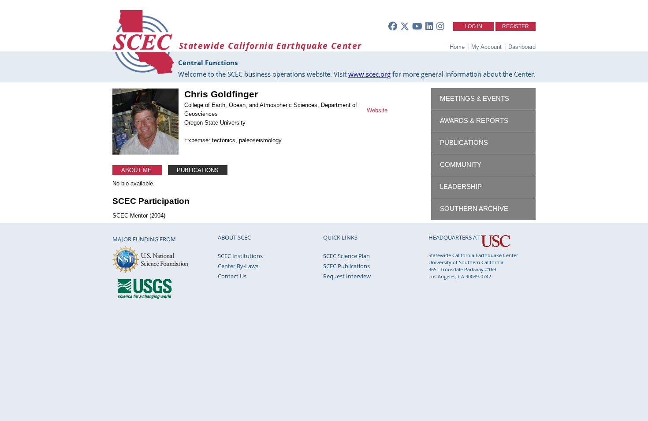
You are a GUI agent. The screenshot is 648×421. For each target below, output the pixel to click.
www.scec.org (369, 74)
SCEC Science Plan (346, 256)
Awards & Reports (474, 120)
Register (515, 26)
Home (457, 47)
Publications (198, 170)
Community (460, 164)
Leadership (461, 186)
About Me (137, 170)
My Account (486, 47)
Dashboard (522, 47)
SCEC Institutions (240, 256)
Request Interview (347, 276)
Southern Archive (474, 208)
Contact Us (232, 276)
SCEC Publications (346, 266)
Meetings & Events (474, 98)
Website (377, 110)
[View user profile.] (145, 152)
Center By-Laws (238, 266)
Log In (473, 26)
